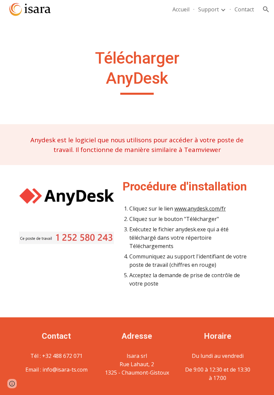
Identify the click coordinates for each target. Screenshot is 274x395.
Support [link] (208, 9)
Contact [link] (244, 9)
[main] (137, 71)
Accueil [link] (180, 9)
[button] (266, 9)
